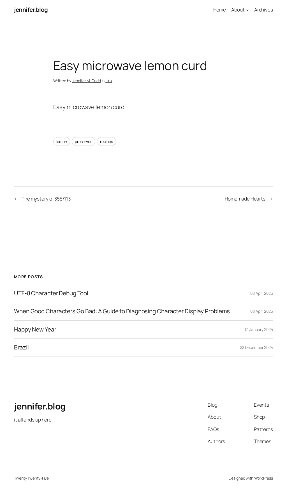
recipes (106, 141)
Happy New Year (35, 329)
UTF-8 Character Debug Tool (51, 293)
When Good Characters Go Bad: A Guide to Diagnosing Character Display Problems (122, 311)
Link (108, 80)
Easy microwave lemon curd (89, 107)
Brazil (21, 347)
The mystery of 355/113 (46, 198)
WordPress (263, 478)
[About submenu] (247, 9)
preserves (83, 141)
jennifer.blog (31, 9)
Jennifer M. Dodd (86, 80)
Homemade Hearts (245, 198)
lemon (61, 141)
